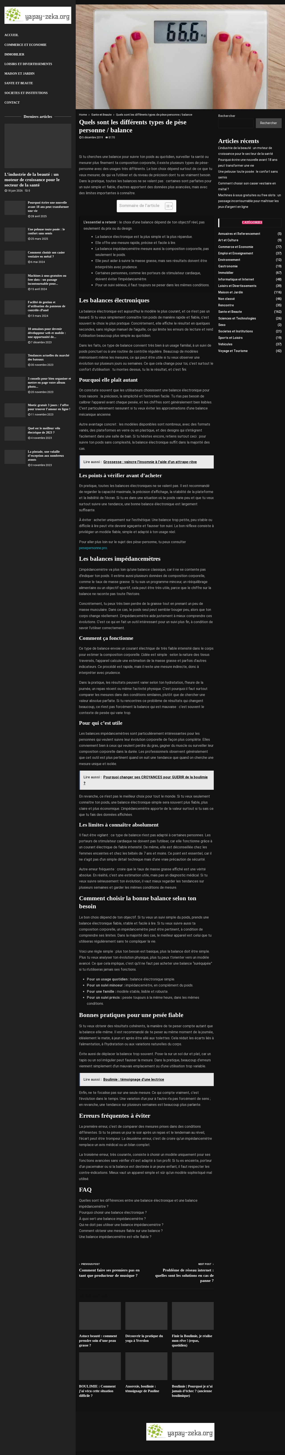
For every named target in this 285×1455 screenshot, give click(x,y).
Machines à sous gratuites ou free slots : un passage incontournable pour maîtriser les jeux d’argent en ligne (249, 201)
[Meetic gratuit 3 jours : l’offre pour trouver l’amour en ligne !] (15, 410)
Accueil (11, 35)
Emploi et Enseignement (235, 253)
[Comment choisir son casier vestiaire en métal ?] (15, 258)
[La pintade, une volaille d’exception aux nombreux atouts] (15, 457)
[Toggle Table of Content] (167, 206)
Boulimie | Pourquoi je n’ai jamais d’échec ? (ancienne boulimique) (192, 1391)
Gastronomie (228, 266)
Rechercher (226, 116)
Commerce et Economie (25, 45)
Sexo (222, 325)
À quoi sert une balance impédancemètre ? (112, 1219)
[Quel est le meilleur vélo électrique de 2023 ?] (15, 433)
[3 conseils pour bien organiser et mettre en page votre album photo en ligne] (15, 384)
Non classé (226, 299)
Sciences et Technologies (237, 318)
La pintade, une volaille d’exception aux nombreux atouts (46, 455)
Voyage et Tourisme (233, 351)
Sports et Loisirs (230, 338)
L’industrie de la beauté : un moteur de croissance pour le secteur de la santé (32, 179)
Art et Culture (228, 240)
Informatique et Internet (236, 279)
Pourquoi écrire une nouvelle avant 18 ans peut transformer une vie (48, 206)
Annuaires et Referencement (239, 233)
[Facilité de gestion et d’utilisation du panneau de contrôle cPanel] (15, 307)
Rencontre (226, 305)
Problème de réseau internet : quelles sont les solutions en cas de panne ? (184, 1275)
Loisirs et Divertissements (28, 64)
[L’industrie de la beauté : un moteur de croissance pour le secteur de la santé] (37, 146)
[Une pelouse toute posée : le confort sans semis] (15, 234)
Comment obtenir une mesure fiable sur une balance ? (121, 1231)
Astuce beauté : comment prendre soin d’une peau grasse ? (98, 1340)
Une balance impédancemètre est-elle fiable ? (115, 1237)
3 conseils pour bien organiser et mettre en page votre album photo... (49, 382)
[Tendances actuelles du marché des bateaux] (15, 361)
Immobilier (14, 54)
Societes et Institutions (26, 93)
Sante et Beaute (18, 83)
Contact (12, 102)
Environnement (229, 260)
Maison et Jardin (19, 73)
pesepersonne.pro (93, 548)
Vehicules (225, 344)
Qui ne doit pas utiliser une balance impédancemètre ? (121, 1225)
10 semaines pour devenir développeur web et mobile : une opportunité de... (47, 333)
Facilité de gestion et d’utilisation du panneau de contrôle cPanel (46, 306)
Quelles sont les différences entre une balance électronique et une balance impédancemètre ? (138, 1203)
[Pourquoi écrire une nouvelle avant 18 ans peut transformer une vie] (15, 208)
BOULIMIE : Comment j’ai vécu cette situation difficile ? (97, 1391)
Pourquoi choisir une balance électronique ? (113, 1212)
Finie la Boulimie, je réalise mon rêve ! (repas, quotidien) (192, 1340)
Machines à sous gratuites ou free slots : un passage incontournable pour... (47, 279)
